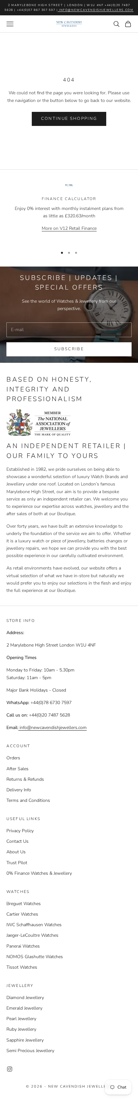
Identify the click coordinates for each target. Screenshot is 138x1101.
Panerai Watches (23, 946)
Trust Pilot (16, 863)
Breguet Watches (23, 904)
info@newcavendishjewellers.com (95, 10)
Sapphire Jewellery (25, 1040)
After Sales (17, 769)
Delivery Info (18, 790)
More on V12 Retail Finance (69, 228)
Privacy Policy (20, 831)
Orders (13, 758)
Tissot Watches (21, 967)
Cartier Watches (22, 914)
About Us (16, 852)
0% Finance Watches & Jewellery (39, 873)
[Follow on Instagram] (9, 1069)
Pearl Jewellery (21, 1019)
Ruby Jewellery (21, 1029)
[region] (69, 212)
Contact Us (17, 841)
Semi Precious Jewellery (30, 1051)
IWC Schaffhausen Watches (34, 925)
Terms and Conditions (28, 800)
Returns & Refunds (25, 779)
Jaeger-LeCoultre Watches (32, 935)
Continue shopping (69, 118)
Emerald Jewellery (24, 1008)
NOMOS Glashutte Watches (34, 957)
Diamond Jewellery (25, 998)
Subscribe (69, 349)
